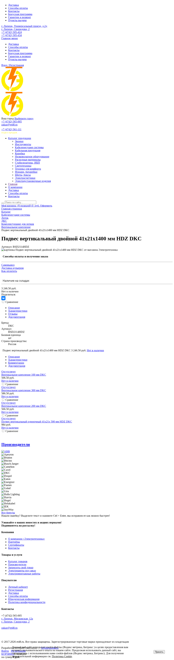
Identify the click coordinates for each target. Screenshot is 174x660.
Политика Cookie (62, 656)
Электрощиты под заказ (22, 570)
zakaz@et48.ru (9, 124)
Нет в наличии (95, 350)
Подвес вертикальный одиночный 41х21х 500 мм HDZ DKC (36, 421)
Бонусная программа (20, 14)
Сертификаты (16, 544)
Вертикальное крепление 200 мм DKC (23, 405)
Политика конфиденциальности (26, 602)
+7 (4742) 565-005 (11, 121)
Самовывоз (7, 264)
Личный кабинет (18, 586)
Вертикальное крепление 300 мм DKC (23, 390)
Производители (15, 444)
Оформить (46, 205)
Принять (159, 652)
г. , (17, 618)
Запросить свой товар (20, 567)
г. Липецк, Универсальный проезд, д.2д (24, 26)
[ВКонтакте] (3, 298)
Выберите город (23, 118)
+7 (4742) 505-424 (11, 32)
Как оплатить (9, 271)
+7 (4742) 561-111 (11, 129)
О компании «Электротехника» (26, 538)
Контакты (14, 11)
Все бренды (8, 512)
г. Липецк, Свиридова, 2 (15, 29)
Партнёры (14, 541)
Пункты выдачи (17, 20)
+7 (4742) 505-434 (11, 35)
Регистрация (15, 589)
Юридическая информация (23, 599)
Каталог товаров (17, 561)
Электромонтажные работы (24, 573)
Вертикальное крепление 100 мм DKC (23, 374)
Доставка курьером (12, 268)
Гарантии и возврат (19, 17)
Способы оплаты (18, 8)
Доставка (13, 5)
